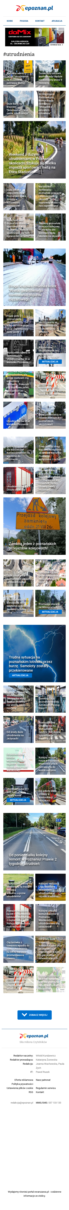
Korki (10, 20)
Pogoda (24, 20)
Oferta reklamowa (23, 1079)
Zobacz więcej (38, 1014)
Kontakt (40, 20)
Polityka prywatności (22, 1083)
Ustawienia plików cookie (20, 1087)
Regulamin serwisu (46, 1087)
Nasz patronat (43, 1079)
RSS (31, 1092)
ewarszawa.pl (41, 1191)
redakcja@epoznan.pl (22, 1102)
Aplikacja (57, 20)
